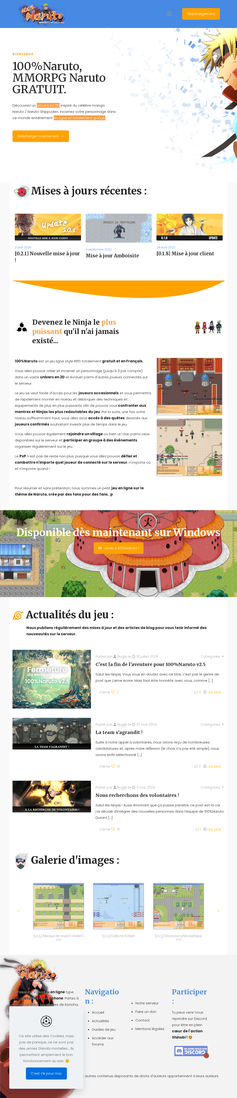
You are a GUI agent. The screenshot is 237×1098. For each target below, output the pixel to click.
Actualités (100, 1020)
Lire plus (214, 692)
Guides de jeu (103, 1029)
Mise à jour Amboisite (112, 256)
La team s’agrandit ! (119, 732)
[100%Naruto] (41, 14)
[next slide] (218, 911)
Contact (142, 1020)
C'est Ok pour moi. (46, 1073)
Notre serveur (147, 1003)
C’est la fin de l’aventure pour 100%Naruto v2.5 (151, 664)
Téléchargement (201, 13)
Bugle (122, 656)
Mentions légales (149, 1028)
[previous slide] (18, 911)
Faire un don (145, 1011)
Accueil (98, 1012)
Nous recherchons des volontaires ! (137, 795)
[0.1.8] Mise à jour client (185, 253)
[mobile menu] (169, 14)
